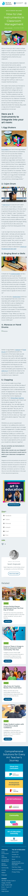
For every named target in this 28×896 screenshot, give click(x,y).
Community (5, 867)
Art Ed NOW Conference (5, 860)
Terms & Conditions (17, 869)
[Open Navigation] (26, 3)
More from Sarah (14, 573)
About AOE (15, 852)
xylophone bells (15, 274)
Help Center (5, 891)
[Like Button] (2, 544)
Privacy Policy (16, 872)
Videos (3, 872)
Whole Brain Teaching (17, 398)
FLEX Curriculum (5, 852)
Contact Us (15, 854)
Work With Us (16, 857)
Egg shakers (5, 149)
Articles (3, 870)
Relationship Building (14, 10)
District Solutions (4, 864)
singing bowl (17, 296)
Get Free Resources (14, 504)
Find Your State (16, 867)
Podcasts (4, 875)
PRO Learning (4, 856)
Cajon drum (6, 204)
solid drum (4, 371)
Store (13, 859)
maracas (17, 349)
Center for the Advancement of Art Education (18, 863)
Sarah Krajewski (8, 28)
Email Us (4, 889)
